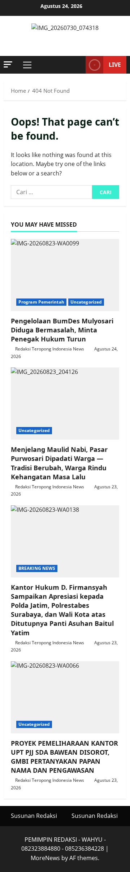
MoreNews (45, 858)
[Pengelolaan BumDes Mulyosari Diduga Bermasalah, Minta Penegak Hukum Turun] (65, 275)
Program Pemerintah (41, 302)
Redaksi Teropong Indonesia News (49, 349)
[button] (8, 64)
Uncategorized (86, 302)
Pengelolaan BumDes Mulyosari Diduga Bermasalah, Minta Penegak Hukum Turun (62, 330)
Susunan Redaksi (34, 816)
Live (115, 65)
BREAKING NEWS (36, 568)
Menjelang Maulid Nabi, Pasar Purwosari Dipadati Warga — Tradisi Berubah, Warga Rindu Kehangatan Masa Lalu (59, 463)
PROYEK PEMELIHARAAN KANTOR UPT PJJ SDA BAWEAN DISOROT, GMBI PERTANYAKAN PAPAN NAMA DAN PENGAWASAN (64, 757)
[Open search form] (76, 65)
